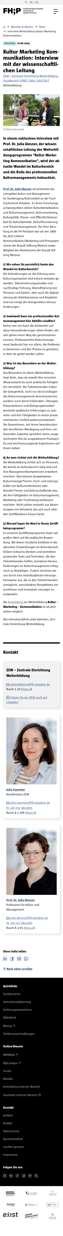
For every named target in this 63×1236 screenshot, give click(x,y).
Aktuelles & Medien (22, 26)
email (19, 958)
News (42, 26)
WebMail (9, 1054)
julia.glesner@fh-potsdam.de (29, 918)
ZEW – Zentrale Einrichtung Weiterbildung (30, 76)
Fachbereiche (11, 994)
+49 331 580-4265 (21, 923)
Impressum (10, 1154)
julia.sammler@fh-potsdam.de (30, 802)
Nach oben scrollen (19, 969)
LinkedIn (5, 958)
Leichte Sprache (13, 1147)
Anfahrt (8, 1115)
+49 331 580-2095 (21, 808)
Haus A (29, 928)
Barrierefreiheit (13, 1139)
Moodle (8, 1079)
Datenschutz (11, 1131)
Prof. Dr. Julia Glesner (20, 900)
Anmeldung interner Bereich (21, 1086)
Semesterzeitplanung (17, 1002)
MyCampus (10, 1063)
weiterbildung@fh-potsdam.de (30, 684)
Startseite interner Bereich (20, 1095)
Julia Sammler (15, 789)
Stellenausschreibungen (19, 1033)
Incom (7, 1071)
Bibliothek (9, 1017)
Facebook (12, 958)
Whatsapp (26, 958)
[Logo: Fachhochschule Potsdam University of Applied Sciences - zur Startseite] (23, 11)
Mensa (7, 1026)
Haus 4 (26, 689)
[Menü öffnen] (56, 11)
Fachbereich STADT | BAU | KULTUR (25, 80)
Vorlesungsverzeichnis (17, 1009)
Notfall (7, 1123)
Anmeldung (15, 602)
